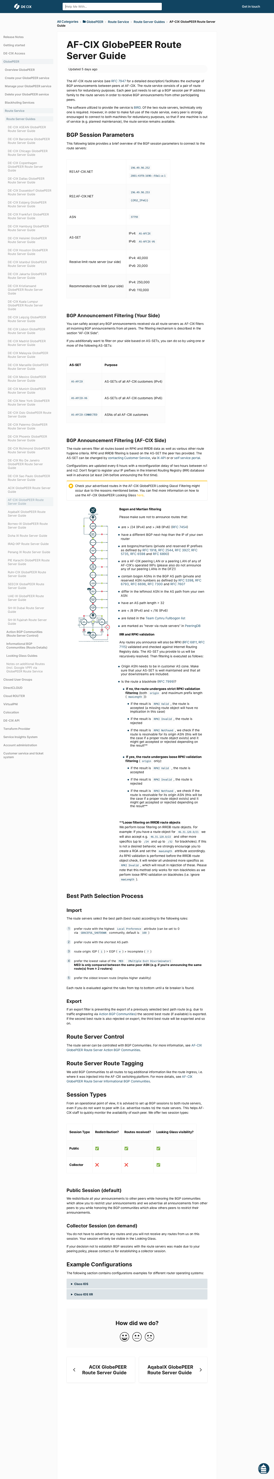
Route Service (14, 111)
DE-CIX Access (14, 53)
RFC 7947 (118, 81)
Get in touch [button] (251, 6)
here (140, 495)
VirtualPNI (10, 704)
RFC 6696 (138, 584)
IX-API (161, 458)
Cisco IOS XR (83, 1294)
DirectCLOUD (13, 688)
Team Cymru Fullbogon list (165, 618)
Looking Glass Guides (21, 655)
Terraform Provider (16, 729)
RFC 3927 (182, 550)
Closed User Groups (17, 679)
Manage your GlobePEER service (28, 86)
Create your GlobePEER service (27, 78)
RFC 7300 (155, 584)
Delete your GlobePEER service (27, 94)
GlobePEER (11, 61)
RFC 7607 (177, 584)
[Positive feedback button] (124, 1337)
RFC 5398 (185, 580)
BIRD (137, 107)
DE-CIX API (11, 720)
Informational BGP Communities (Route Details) (26, 645)
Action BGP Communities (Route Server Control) (24, 633)
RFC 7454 (179, 527)
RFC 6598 (137, 554)
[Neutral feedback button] (137, 1337)
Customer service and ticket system (23, 755)
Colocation (11, 712)
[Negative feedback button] (149, 1337)
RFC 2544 (165, 550)
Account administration (20, 745)
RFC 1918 (149, 550)
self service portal (187, 458)
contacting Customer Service (129, 458)
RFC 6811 (190, 642)
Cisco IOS (81, 1284)
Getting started (14, 45)
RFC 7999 (166, 681)
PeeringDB (193, 626)
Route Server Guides (20, 119)
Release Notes (13, 37)
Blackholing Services (19, 102)
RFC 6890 (160, 554)
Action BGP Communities (117, 1014)
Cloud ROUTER (14, 696)
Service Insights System (20, 737)
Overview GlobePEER (20, 70)
